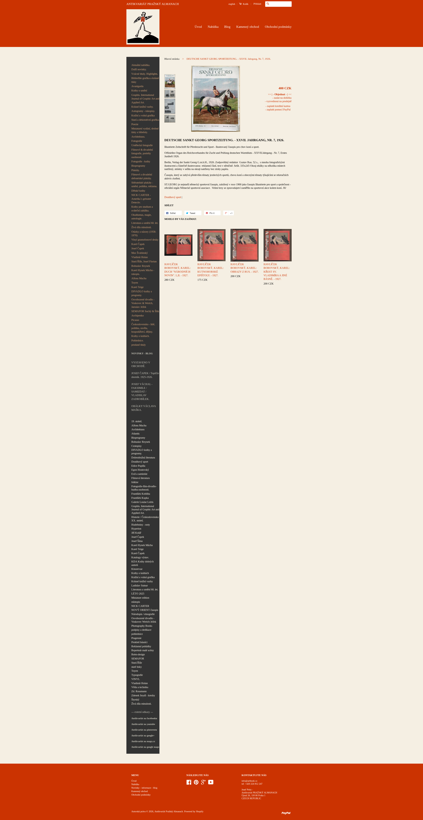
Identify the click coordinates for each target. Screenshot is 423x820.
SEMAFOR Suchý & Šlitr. (145, 311)
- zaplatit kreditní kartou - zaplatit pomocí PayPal (277, 108)
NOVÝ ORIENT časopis (144, 610)
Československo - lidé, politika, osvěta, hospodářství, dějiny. (143, 328)
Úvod (198, 26)
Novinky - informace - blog (144, 788)
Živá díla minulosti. (141, 227)
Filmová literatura (140, 478)
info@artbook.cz (249, 781)
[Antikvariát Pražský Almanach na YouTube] (210, 783)
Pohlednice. (137, 340)
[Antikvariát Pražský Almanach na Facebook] (188, 783)
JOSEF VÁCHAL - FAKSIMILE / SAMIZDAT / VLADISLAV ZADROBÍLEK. (141, 391)
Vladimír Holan (139, 257)
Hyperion (136, 528)
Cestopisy (136, 446)
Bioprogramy (138, 165)
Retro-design (138, 654)
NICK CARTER (140, 606)
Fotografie (136, 141)
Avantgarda (137, 86)
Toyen (134, 282)
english (232, 4)
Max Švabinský (139, 252)
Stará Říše (136, 662)
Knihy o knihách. (140, 336)
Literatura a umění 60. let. (144, 223)
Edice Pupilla (138, 465)
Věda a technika (139, 687)
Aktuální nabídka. (140, 65)
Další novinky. (139, 69)
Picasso (135, 320)
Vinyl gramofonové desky (144, 239)
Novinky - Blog (142, 353)
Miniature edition (140, 597)
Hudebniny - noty (140, 524)
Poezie (134, 124)
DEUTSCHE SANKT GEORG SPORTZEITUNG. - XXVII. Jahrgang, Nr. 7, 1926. (224, 140)
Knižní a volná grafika (143, 115)
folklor (134, 482)
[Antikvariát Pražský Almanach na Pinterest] (196, 783)
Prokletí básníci (139, 642)
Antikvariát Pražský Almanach (168, 811)
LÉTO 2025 (137, 593)
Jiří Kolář (136, 532)
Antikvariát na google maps (145, 747)
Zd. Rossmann (139, 691)
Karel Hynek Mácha (142, 545)
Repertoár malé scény (142, 650)
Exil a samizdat (139, 473)
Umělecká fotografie (142, 145)
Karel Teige (137, 287)
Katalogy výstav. (140, 557)
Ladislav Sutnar (139, 585)
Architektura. (138, 136)
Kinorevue (136, 569)
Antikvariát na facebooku (144, 718)
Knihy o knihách (140, 573)
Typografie (137, 675)
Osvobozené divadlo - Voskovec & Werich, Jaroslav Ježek (142, 303)
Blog (227, 26)
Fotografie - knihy (140, 161)
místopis (135, 601)
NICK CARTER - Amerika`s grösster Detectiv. (141, 199)
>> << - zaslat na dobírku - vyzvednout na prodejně (278, 98)
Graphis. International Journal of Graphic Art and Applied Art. (145, 99)
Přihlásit (257, 4)
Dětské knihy (138, 190)
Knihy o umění (139, 90)
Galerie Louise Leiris (142, 502)
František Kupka (140, 497)
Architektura (137, 429)
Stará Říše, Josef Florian (144, 261)
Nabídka (213, 26)
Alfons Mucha (138, 278)
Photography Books (141, 625)
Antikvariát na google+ (142, 735)
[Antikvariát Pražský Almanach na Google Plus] (203, 783)
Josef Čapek (137, 248)
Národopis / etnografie (143, 614)
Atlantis (135, 433)
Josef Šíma (137, 541)
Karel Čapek (138, 244)
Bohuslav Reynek (140, 266)
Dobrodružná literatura (143, 457)
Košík (245, 4)
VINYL (135, 679)
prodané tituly (138, 344)
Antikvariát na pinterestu (144, 730)
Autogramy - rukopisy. (143, 111)
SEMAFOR (137, 658)
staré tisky (136, 666)
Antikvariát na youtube (143, 724)
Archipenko (137, 315)
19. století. (136, 421)
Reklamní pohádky (141, 646)
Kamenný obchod (247, 26)
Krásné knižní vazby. (142, 106)
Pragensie (136, 638)
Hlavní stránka (171, 59)
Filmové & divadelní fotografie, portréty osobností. (142, 153)
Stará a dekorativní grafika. (145, 119)
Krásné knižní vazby (142, 581)
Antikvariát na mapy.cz (143, 741)
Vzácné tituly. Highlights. (144, 73)
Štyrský (135, 699)
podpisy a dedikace (141, 629)
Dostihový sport (139, 461)
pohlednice (137, 634)
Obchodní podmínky (278, 26)
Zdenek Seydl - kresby (143, 695)
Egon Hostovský (140, 469)
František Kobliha (140, 493)
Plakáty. (135, 170)
